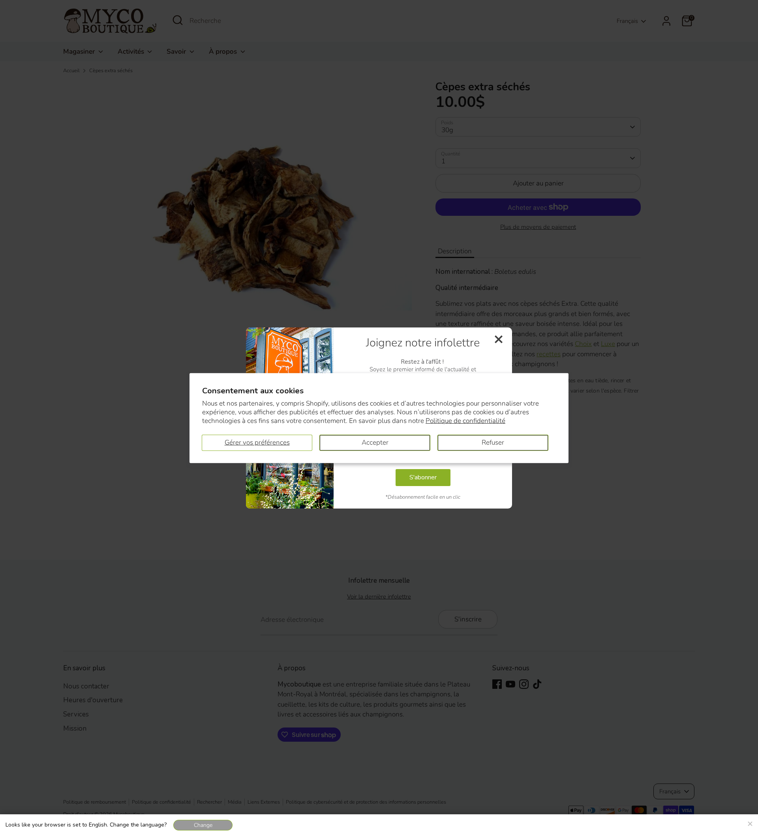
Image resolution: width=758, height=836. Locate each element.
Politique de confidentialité (465, 420)
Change (203, 825)
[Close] (749, 822)
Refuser (493, 442)
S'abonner (423, 477)
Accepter (375, 442)
